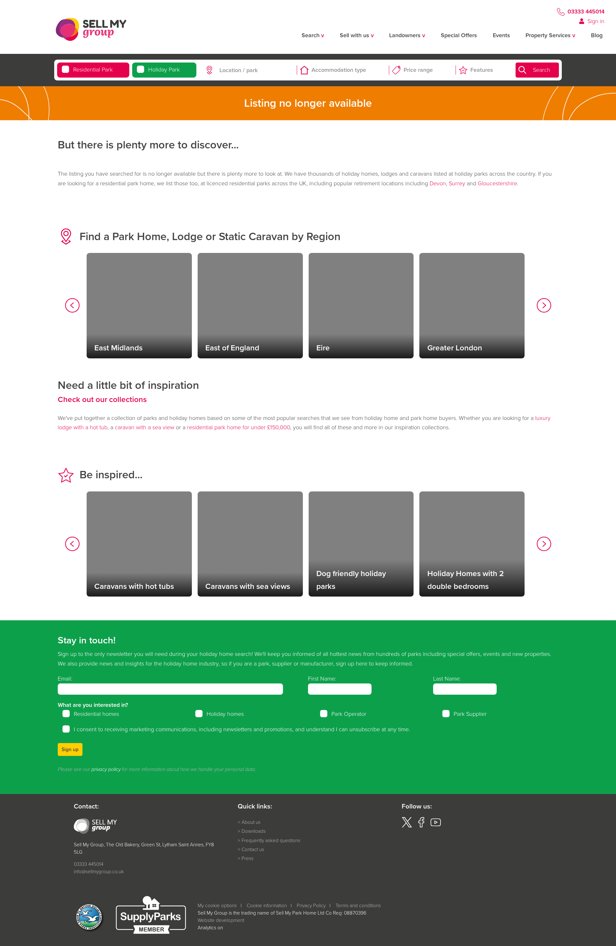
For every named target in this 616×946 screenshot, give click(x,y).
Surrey (457, 183)
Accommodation (339, 70)
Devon (438, 183)
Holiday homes (225, 714)
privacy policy (106, 769)
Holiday (164, 69)
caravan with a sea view (144, 427)
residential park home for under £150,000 (238, 427)
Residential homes (96, 714)
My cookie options (217, 905)
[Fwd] (544, 306)
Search (541, 70)
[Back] (72, 306)
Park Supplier (470, 714)
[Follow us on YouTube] (436, 825)
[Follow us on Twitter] (407, 825)
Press (247, 858)
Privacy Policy (311, 905)
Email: (65, 678)
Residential (93, 69)
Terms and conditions (358, 905)
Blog (597, 35)
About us (251, 822)
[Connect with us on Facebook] (421, 825)
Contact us (253, 849)
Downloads (254, 831)
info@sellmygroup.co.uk (99, 871)
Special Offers (459, 35)
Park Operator (348, 714)
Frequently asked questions (271, 840)
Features (481, 70)
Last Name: (447, 678)
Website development (221, 920)
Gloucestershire (497, 183)
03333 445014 (586, 11)
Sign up (70, 749)
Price (418, 70)
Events (501, 35)
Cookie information (267, 905)
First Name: (322, 678)
